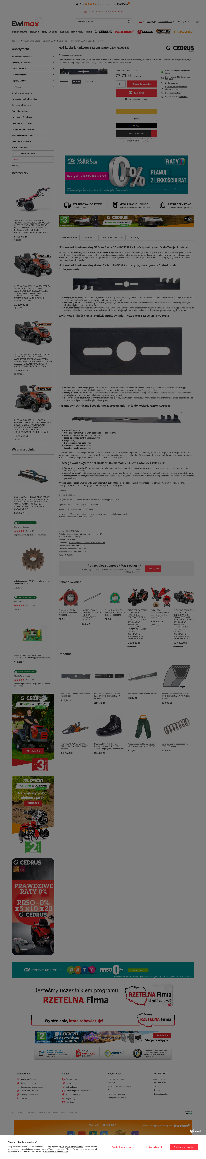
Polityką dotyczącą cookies (71, 1147)
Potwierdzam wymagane (123, 1147)
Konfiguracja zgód (154, 1147)
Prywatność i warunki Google (56, 1152)
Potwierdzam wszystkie (184, 1147)
